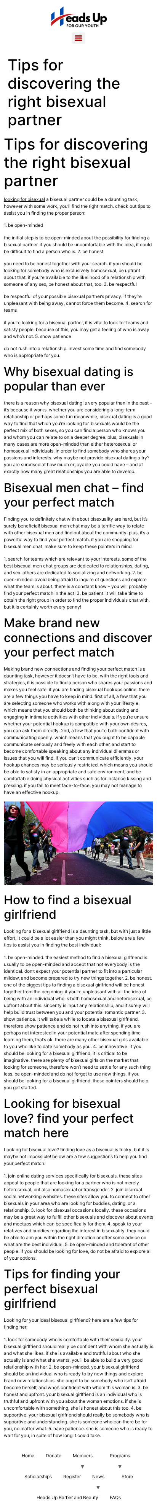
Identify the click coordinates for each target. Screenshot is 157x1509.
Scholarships (38, 1476)
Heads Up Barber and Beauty (67, 1497)
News (98, 1476)
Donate (53, 1455)
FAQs (115, 1497)
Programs (120, 1455)
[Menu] (78, 38)
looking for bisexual (24, 199)
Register (72, 1476)
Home (28, 1455)
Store (127, 1476)
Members (83, 1455)
